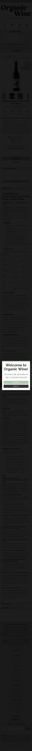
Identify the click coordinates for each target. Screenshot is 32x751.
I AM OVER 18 (16, 382)
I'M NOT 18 (16, 386)
